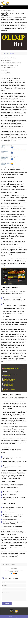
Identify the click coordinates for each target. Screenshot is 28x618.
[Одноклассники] (14, 573)
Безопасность (4, 70)
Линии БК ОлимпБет (6, 60)
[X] (16, 573)
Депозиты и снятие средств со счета (9, 65)
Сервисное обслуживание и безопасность (11, 62)
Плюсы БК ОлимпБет (6, 72)
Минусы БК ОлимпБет (6, 75)
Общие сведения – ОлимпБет (8, 57)
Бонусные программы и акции (8, 67)
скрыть (12, 53)
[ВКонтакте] (12, 573)
